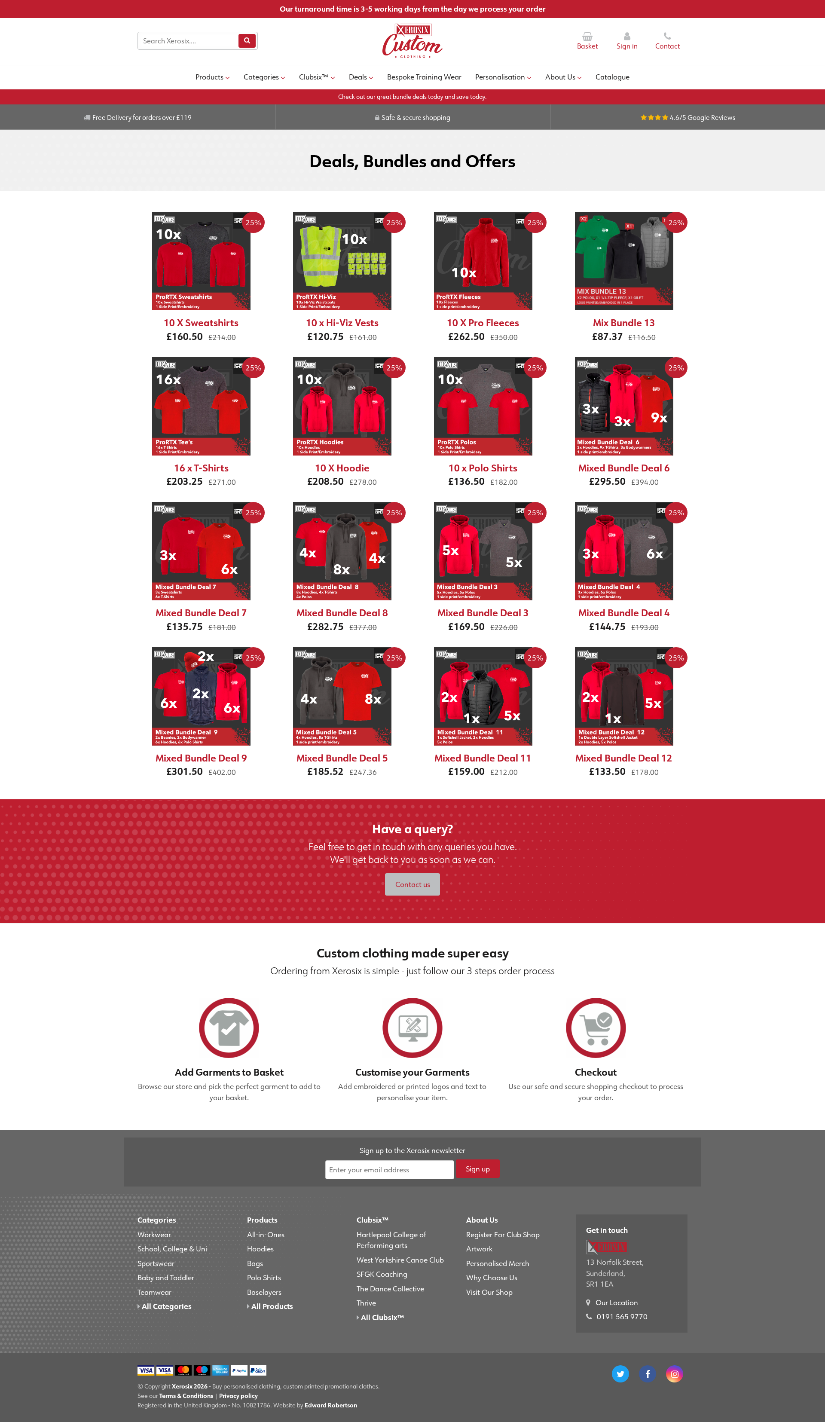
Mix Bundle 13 (624, 322)
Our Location (617, 1302)
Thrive (366, 1302)
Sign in (627, 46)
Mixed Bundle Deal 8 (342, 612)
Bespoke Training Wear (424, 76)
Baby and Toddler (166, 1277)
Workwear (154, 1234)
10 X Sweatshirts (201, 322)
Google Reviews (711, 117)
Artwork (479, 1248)
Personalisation (500, 76)
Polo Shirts (264, 1277)
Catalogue (612, 76)
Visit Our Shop (489, 1292)
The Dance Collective (390, 1288)
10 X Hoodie (342, 468)
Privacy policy (238, 1395)
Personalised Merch (497, 1263)
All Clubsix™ (381, 1317)
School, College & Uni (172, 1248)
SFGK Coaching (382, 1273)
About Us (560, 76)
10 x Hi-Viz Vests (342, 322)
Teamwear (154, 1292)
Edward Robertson (331, 1405)
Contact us (412, 884)
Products (209, 76)
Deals (358, 76)
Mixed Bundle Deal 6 (624, 468)
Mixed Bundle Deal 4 (624, 612)
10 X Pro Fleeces (483, 322)
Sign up (478, 1168)
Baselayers (264, 1292)
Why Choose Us (491, 1277)
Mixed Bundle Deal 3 (483, 612)
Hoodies (260, 1248)
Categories (261, 76)
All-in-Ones (265, 1234)
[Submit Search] (247, 41)
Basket (587, 46)
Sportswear (156, 1263)
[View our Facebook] (647, 1373)
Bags (255, 1263)
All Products (271, 1306)
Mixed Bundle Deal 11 (483, 758)
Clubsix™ (313, 76)
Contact (667, 46)
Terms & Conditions (186, 1395)
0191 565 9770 (622, 1316)
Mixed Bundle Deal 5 (342, 758)
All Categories (166, 1306)
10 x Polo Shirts (483, 468)
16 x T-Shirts (201, 468)
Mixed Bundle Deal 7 (201, 612)
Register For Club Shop (503, 1234)
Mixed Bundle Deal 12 (623, 758)
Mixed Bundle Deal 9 (201, 758)
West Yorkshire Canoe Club (400, 1259)
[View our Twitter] (620, 1373)
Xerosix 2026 (190, 1386)
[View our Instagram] (674, 1373)
